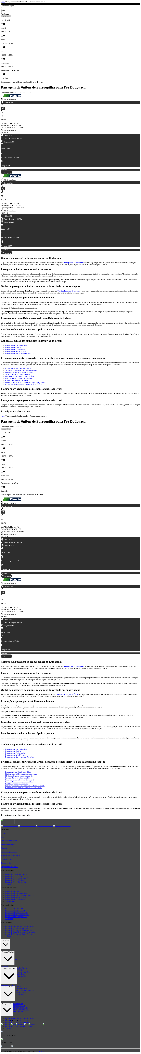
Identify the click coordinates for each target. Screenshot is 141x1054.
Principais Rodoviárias (9, 968)
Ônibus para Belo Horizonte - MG (17, 915)
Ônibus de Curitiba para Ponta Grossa (18, 934)
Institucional (5, 940)
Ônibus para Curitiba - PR (14, 909)
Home (3, 2)
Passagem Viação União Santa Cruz (17, 878)
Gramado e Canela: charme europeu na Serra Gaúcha (23, 384)
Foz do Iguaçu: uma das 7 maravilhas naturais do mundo (25, 382)
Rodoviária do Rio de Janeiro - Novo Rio (19, 353)
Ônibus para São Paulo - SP (15, 911)
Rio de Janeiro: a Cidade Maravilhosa (18, 368)
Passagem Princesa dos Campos (16, 874)
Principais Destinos (8, 987)
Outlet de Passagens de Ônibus (68, 291)
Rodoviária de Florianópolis (15, 349)
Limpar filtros (6, 16)
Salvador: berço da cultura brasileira (17, 374)
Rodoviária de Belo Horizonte (15, 351)
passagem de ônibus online (73, 263)
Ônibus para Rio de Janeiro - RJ (16, 913)
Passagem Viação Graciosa (14, 880)
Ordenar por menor (7, 93)
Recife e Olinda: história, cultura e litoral (19, 378)
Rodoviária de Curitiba (13, 347)
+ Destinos (9, 919)
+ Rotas (8, 936)
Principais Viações (8, 952)
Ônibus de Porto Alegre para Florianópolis (20, 932)
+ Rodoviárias (10, 901)
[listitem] (9, 826)
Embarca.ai (40, 1051)
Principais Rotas (7, 1004)
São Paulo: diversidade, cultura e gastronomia (21, 370)
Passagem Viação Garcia (13, 876)
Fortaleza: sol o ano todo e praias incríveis (19, 376)
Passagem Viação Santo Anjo (15, 882)
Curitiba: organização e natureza (16, 380)
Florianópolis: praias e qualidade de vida (19, 372)
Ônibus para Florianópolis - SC (16, 917)
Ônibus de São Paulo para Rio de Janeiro (19, 926)
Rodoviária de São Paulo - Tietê (16, 345)
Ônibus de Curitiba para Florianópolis (18, 930)
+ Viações (8, 884)
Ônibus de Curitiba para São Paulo (17, 928)
